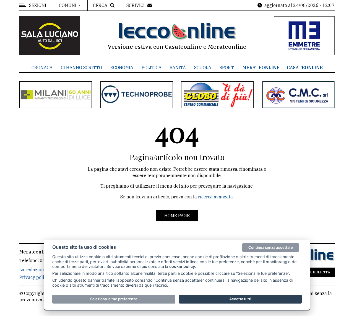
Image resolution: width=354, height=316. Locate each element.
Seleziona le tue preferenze (113, 299)
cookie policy (182, 266)
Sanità (178, 67)
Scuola (202, 67)
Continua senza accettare (270, 247)
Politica (152, 67)
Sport (227, 67)
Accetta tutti (240, 299)
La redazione (32, 269)
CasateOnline (305, 67)
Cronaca (42, 67)
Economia (121, 67)
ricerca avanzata (215, 197)
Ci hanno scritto (81, 67)
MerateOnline (261, 67)
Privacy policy (34, 277)
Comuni (68, 5)
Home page (177, 215)
